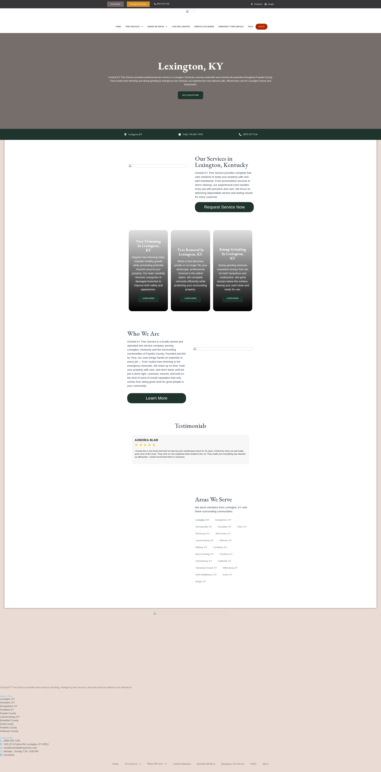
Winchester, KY (223, 533)
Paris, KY (242, 526)
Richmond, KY (203, 533)
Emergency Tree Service (231, 27)
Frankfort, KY (226, 554)
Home (118, 27)
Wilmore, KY (226, 540)
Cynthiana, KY (220, 547)
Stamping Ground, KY (206, 568)
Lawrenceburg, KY (205, 540)
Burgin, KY (201, 581)
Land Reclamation (181, 27)
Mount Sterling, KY (205, 554)
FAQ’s (250, 27)
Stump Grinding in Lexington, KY (232, 254)
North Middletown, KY (206, 574)
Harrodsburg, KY (204, 561)
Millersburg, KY (230, 568)
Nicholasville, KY (204, 526)
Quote (261, 27)
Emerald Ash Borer (204, 27)
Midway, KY (201, 547)
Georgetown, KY (223, 520)
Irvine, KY (227, 574)
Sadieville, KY (224, 561)
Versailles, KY (224, 526)
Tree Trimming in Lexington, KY (148, 246)
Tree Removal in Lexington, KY (190, 252)
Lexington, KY (202, 520)
